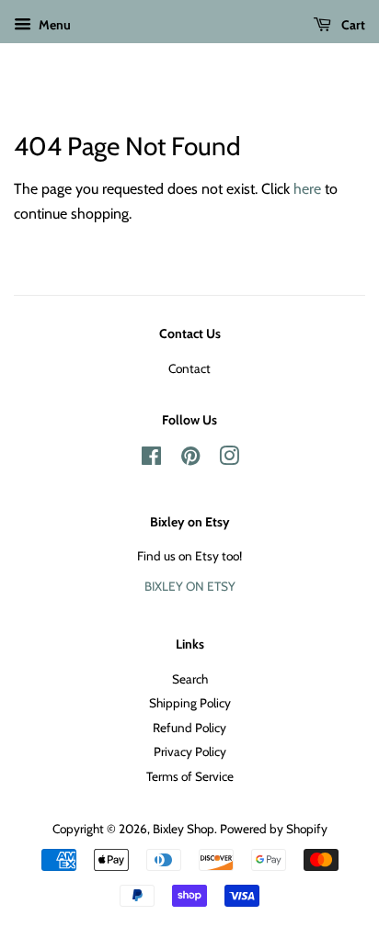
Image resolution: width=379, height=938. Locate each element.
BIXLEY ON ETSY (189, 586)
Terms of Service (190, 776)
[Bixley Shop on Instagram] (229, 459)
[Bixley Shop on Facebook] (151, 459)
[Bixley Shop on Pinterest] (190, 459)
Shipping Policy (190, 702)
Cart (352, 25)
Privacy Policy (190, 751)
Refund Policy (189, 727)
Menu (53, 25)
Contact (189, 368)
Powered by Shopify (273, 828)
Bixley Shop (183, 828)
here (307, 189)
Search (190, 679)
